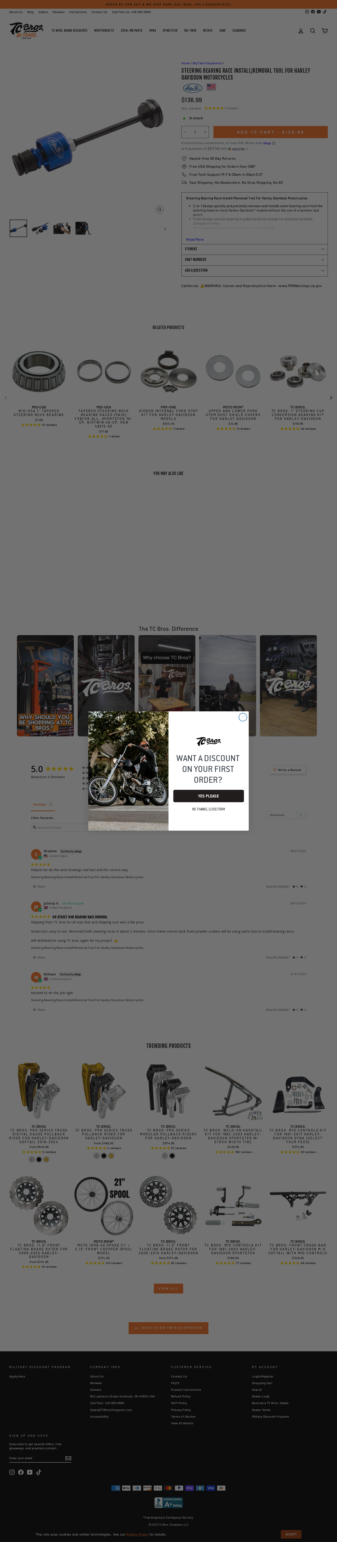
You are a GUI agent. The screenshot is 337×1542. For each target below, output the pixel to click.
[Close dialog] (243, 717)
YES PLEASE (208, 796)
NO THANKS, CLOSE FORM (208, 809)
